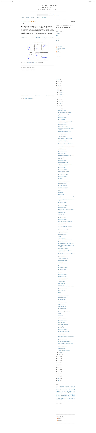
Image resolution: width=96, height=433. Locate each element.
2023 (59, 85)
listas (65, 398)
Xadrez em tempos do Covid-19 (64, 205)
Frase (59, 180)
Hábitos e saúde (61, 216)
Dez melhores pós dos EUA (63, 174)
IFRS (74, 388)
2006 (59, 380)
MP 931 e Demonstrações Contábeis (64, 112)
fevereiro (60, 352)
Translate (57, 15)
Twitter (57, 35)
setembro (60, 97)
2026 (59, 79)
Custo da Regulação (61, 238)
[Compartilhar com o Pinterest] (42, 62)
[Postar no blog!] (39, 62)
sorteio (74, 398)
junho (60, 103)
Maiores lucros (61, 345)
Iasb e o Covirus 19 (61, 283)
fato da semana (67, 395)
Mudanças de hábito (61, 212)
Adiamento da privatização (63, 187)
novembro (60, 94)
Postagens (59, 418)
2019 (59, 356)
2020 (59, 90)
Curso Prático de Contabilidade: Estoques (65, 343)
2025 (59, 81)
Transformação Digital (62, 217)
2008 (59, 376)
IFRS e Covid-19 (61, 158)
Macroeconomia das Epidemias (63, 171)
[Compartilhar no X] (40, 62)
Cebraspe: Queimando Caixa (63, 232)
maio (60, 105)
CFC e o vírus (60, 224)
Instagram (58, 33)
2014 (59, 365)
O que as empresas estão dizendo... (64, 341)
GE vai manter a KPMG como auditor (65, 239)
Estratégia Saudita (61, 173)
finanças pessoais (68, 397)
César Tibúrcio (59, 46)
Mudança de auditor (61, 348)
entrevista (62, 395)
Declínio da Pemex (61, 334)
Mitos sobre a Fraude (62, 306)
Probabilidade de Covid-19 (63, 260)
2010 (59, 373)
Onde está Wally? (61, 214)
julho (60, 101)
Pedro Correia (58, 52)
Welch (59, 313)
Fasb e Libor (60, 262)
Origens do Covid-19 (62, 167)
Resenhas (62, 389)
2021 (59, 88)
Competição (60, 192)
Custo (67, 388)
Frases (59, 292)
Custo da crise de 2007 (62, 318)
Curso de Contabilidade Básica (65, 387)
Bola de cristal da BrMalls (63, 126)
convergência (72, 394)
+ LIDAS (33, 17)
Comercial (60, 272)
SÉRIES (38, 17)
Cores (59, 265)
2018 (59, 358)
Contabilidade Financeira (47, 6)
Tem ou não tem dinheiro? (63, 122)
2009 (59, 375)
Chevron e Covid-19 (62, 149)
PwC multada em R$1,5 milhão (63, 331)
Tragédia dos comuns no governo (64, 350)
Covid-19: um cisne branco (63, 141)
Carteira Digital (61, 326)
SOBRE (27, 17)
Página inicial (37, 95)
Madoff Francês (61, 327)
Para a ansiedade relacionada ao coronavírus (66, 243)
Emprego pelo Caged (62, 110)
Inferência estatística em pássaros (64, 311)
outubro (60, 96)
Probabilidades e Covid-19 (63, 162)
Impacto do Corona (61, 322)
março (60, 108)
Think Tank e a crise (62, 136)
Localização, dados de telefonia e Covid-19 (65, 155)
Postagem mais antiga (50, 95)
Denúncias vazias (61, 285)
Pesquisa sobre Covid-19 (62, 165)
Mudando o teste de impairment (63, 181)
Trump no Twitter (61, 281)
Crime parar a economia (62, 185)
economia (58, 395)
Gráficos (59, 190)
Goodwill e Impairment (62, 157)
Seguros (59, 115)
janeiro (60, 354)
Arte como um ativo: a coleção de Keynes (65, 121)
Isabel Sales (58, 49)
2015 (59, 364)
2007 (59, 378)
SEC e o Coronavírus (62, 294)
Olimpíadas (60, 178)
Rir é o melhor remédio (62, 117)
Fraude (70, 388)
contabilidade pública (61, 394)
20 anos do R (60, 315)
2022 (59, 87)
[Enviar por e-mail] (38, 62)
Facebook (58, 38)
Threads (57, 40)
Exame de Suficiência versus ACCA (64, 131)
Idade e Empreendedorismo (63, 324)
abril (59, 107)
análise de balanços (68, 391)
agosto (60, 99)
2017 (59, 360)
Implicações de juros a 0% (63, 248)
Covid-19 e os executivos (62, 134)
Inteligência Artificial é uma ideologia (65, 221)
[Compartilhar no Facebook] (41, 62)
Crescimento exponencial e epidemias (65, 250)
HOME (23, 17)
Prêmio (59, 317)
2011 (59, 371)
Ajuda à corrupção (61, 333)
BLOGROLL (44, 17)
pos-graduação (69, 398)
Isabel (57, 51)
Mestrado (58, 389)
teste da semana (59, 399)
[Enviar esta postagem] (37, 62)
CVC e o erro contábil (62, 299)
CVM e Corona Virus (62, 290)
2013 (59, 367)
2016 (59, 362)
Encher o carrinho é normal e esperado (65, 138)
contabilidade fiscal (70, 392)
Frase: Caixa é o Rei (62, 153)
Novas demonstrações (62, 308)
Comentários (60, 420)
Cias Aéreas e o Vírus (62, 223)
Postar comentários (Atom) (28, 98)
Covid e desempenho (62, 119)
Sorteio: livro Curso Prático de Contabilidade (66, 286)
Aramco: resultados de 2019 (63, 258)
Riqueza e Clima (61, 194)
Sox (62, 391)
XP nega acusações (61, 304)
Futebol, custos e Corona (62, 276)
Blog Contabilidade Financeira (62, 386)
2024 (59, 83)
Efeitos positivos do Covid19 (63, 267)
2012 (59, 369)
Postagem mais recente (25, 95)
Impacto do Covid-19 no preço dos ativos (65, 114)
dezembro (60, 92)
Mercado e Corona (61, 271)
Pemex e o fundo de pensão (63, 278)
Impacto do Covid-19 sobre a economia (65, 164)
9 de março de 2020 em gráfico (63, 295)
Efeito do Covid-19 (61, 251)
